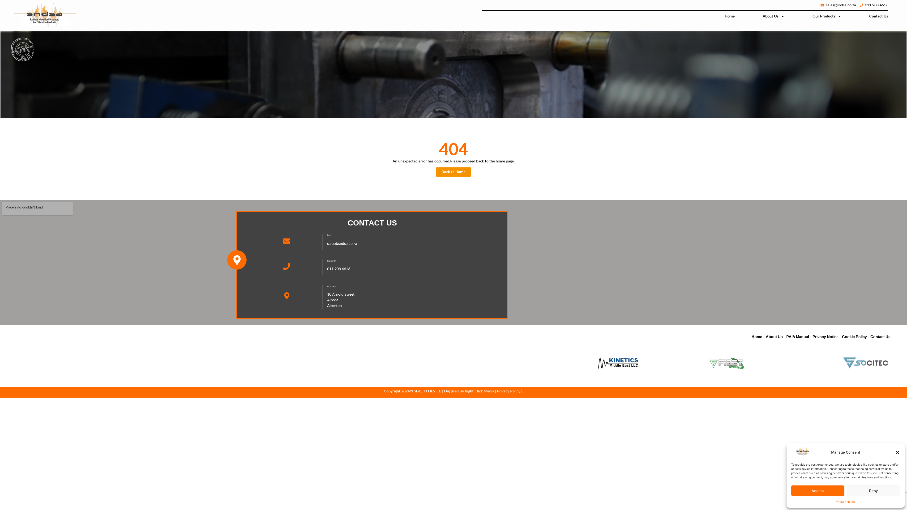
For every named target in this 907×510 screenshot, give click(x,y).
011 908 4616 (338, 269)
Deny (873, 491)
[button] (897, 452)
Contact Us (878, 16)
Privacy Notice (846, 501)
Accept (818, 491)
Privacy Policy (508, 391)
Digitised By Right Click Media (469, 391)
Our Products (824, 16)
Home (730, 16)
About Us (771, 16)
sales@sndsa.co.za (342, 244)
